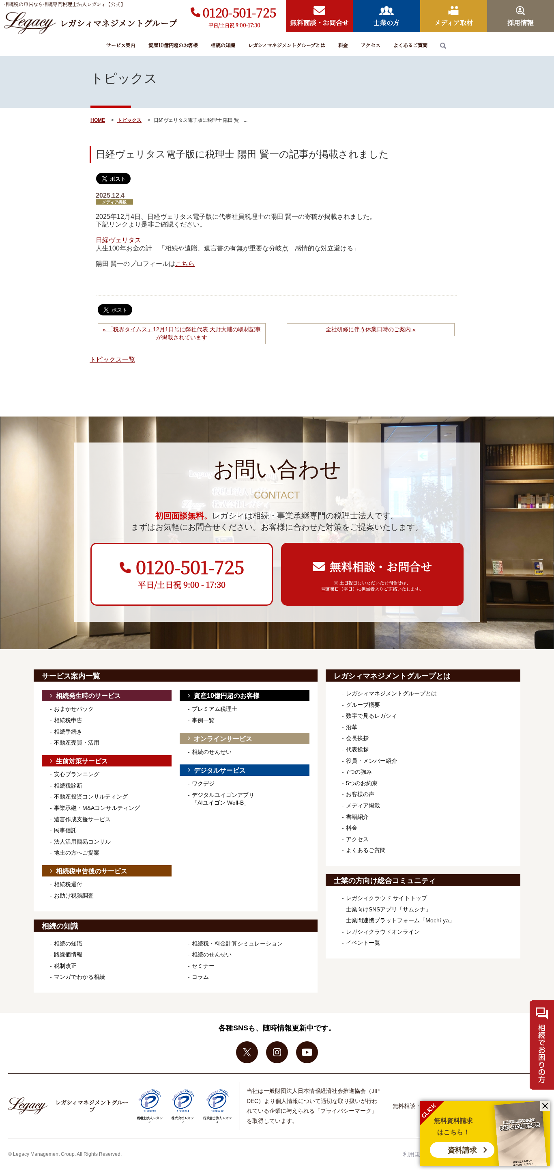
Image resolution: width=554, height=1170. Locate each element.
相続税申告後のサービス (91, 871)
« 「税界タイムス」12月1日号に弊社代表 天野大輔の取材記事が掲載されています (182, 333)
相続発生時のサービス (88, 695)
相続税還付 (68, 884)
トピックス (129, 120)
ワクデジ (203, 783)
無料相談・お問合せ (418, 1106)
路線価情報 (68, 954)
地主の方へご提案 (76, 852)
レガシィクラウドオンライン (383, 931)
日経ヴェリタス (118, 240)
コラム (200, 977)
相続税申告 (68, 720)
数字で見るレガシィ (371, 715)
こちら (185, 263)
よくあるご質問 (410, 44)
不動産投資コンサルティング (91, 796)
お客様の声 (360, 794)
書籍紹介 (357, 817)
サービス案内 (120, 44)
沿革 (351, 727)
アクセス (370, 44)
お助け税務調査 (74, 895)
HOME (97, 120)
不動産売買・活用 (76, 742)
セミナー (203, 966)
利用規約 (414, 1154)
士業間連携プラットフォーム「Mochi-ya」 (400, 920)
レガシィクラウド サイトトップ (386, 898)
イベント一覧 (363, 942)
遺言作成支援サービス (82, 819)
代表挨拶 (357, 749)
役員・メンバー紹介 (371, 761)
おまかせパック (74, 709)
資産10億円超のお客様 (173, 44)
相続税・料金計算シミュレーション (237, 943)
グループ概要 (363, 705)
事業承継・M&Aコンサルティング (97, 808)
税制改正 (65, 966)
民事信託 (65, 830)
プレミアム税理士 (214, 709)
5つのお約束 (362, 783)
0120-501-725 (239, 12)
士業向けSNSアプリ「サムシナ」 (388, 909)
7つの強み (359, 771)
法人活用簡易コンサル (82, 841)
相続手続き (68, 731)
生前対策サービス (82, 761)
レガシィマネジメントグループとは (286, 44)
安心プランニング (76, 774)
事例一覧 (203, 720)
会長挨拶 (357, 738)
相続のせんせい (212, 752)
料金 (343, 44)
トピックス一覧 (112, 359)
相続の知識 (223, 44)
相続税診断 (68, 785)
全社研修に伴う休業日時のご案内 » (371, 329)
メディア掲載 (363, 805)
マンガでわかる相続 (79, 977)
